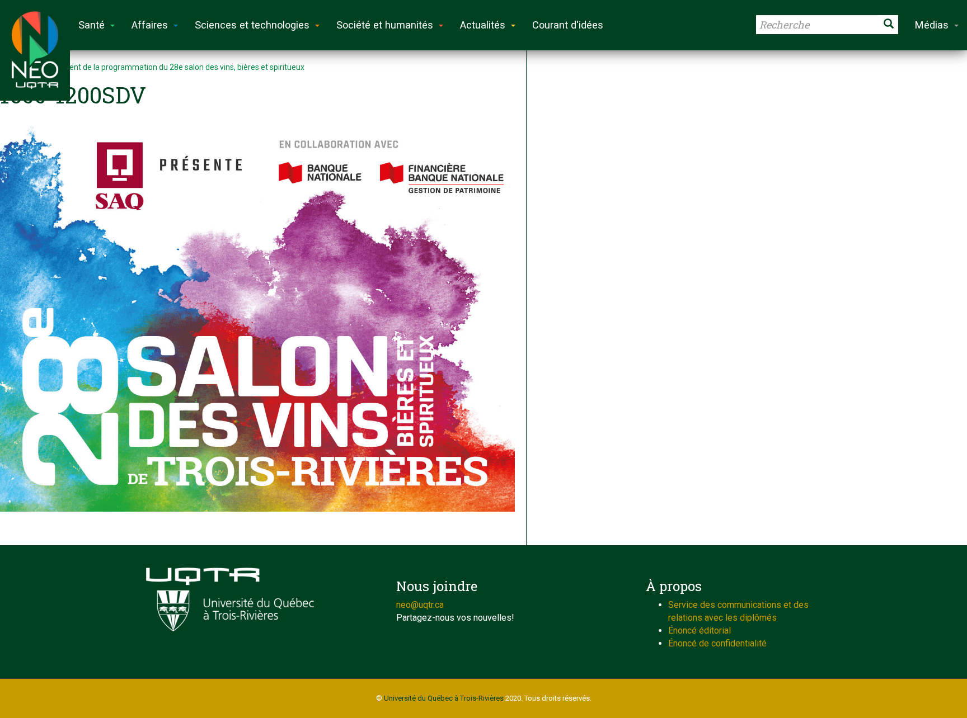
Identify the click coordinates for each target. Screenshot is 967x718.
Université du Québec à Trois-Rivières (444, 698)
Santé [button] (91, 25)
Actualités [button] (482, 25)
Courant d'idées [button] (567, 25)
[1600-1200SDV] (257, 319)
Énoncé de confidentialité (717, 643)
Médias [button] (932, 25)
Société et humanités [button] (384, 25)
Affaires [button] (150, 25)
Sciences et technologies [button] (252, 25)
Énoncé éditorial (699, 630)
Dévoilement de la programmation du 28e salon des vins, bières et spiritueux (170, 67)
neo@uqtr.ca (420, 604)
